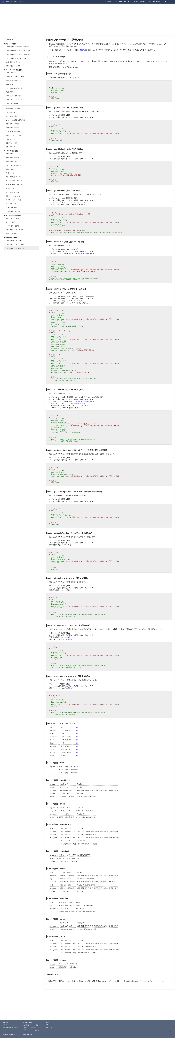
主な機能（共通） (27, 1022)
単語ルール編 (9, 169)
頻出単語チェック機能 (12, 127)
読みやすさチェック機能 (13, 66)
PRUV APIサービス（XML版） (15, 240)
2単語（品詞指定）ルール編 (14, 180)
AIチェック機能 (10, 112)
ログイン (169, 1)
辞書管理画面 (9, 154)
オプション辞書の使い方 (13, 131)
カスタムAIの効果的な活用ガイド (15, 120)
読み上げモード (10, 147)
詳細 (77, 727)
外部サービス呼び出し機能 (13, 135)
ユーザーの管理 (10, 222)
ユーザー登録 (155, 1)
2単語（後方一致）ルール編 (14, 184)
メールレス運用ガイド (12, 233)
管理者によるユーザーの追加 (14, 230)
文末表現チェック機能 (12, 124)
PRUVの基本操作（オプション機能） (17, 58)
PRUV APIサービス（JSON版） (15, 244)
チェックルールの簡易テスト (14, 165)
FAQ (47, 1025)
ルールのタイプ (79, 202)
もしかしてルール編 (11, 207)
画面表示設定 (9, 84)
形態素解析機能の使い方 (13, 62)
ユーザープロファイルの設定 (14, 80)
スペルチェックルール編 (13, 211)
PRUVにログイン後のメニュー (15, 76)
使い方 (108, 1)
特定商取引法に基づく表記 (10, 1027)
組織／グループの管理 (12, 218)
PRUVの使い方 (8, 40)
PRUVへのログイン (11, 73)
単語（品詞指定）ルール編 (13, 177)
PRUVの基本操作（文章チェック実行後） (18, 54)
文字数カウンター (11, 139)
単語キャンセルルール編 (13, 196)
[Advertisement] (61, 18)
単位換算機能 (9, 92)
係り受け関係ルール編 (12, 192)
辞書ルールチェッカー (12, 157)
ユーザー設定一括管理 (12, 226)
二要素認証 (82, 50)
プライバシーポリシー (9, 1025)
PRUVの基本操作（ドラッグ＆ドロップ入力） (19, 50)
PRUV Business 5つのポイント (32, 1030)
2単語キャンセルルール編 (13, 200)
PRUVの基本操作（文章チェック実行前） (18, 46)
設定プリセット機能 (11, 143)
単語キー (70, 639)
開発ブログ (49, 1027)
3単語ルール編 (10, 188)
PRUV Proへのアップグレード (14, 99)
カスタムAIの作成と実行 (13, 116)
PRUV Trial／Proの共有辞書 (14, 88)
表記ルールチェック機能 (13, 108)
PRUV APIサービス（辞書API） (15, 248)
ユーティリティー (123, 1)
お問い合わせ (140, 1)
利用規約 (5, 1022)
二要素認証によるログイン (13, 96)
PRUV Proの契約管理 (12, 103)
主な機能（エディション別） (30, 1025)
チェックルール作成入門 (13, 161)
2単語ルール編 (10, 173)
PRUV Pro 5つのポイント (30, 1027)
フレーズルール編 (11, 203)
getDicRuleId (83, 253)
